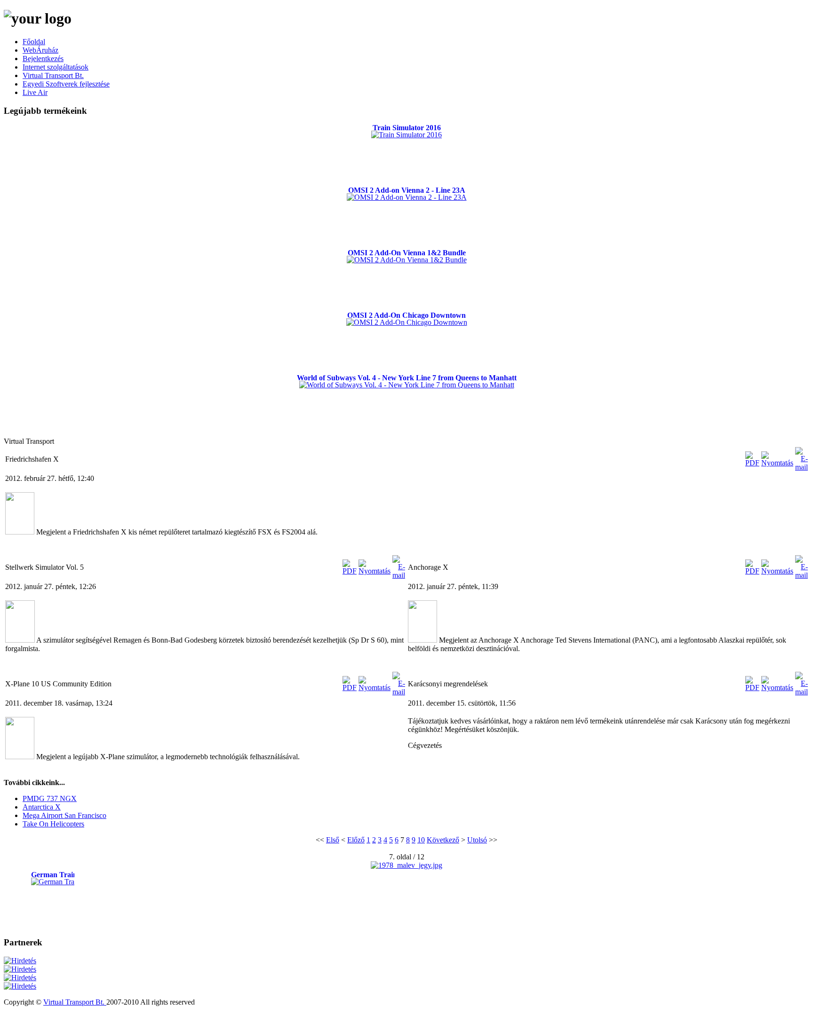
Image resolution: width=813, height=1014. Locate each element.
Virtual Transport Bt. (74, 1002)
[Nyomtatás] (777, 463)
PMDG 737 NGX (50, 798)
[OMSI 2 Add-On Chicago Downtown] (406, 322)
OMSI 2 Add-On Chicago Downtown (406, 315)
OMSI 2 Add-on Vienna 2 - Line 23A (406, 190)
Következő (443, 840)
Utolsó (477, 840)
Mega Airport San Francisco (64, 815)
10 (421, 840)
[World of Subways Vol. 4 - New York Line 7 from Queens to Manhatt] (406, 385)
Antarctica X (42, 807)
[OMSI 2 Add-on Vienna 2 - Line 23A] (407, 197)
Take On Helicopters (53, 824)
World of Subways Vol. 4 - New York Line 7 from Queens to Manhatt (407, 378)
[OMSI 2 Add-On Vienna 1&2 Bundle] (407, 260)
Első (332, 840)
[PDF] (752, 463)
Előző (356, 840)
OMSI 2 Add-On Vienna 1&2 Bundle (407, 253)
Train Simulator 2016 (407, 128)
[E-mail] (801, 467)
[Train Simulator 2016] (406, 135)
